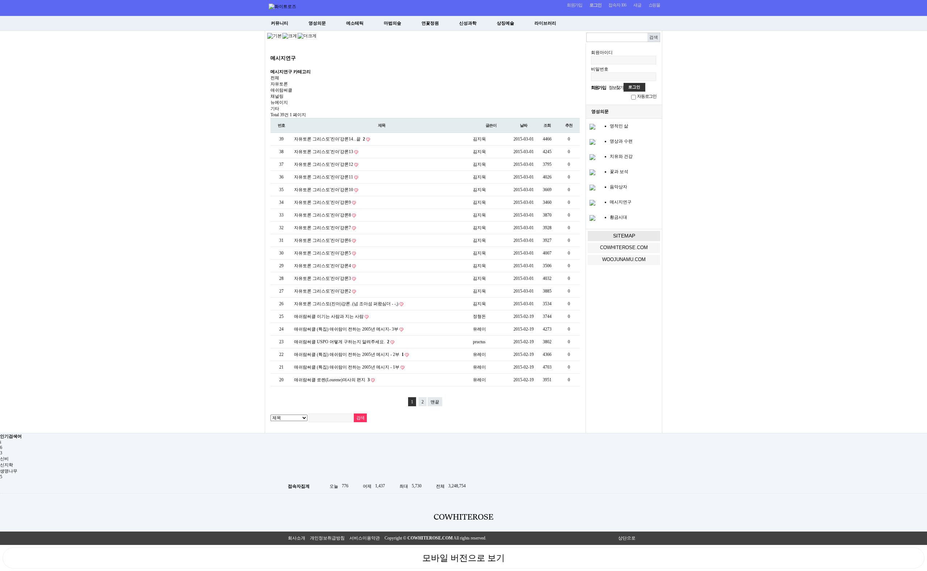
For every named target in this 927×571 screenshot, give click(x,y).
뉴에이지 (279, 102)
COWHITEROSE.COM (624, 247)
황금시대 (618, 217)
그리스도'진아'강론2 (332, 291)
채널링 (277, 96)
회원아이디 (602, 52)
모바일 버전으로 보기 (463, 558)
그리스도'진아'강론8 (332, 215)
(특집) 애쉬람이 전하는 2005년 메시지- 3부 (358, 329)
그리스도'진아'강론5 (332, 253)
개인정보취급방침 (327, 538)
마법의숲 (392, 23)
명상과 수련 (621, 141)
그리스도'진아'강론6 (332, 240)
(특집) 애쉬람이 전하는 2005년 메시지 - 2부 (360, 354)
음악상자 (618, 186)
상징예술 (505, 23)
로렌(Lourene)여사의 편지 (343, 379)
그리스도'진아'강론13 (333, 151)
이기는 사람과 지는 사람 (341, 316)
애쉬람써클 (281, 90)
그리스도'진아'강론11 (333, 177)
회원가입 (574, 5)
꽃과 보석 (619, 171)
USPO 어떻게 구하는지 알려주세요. (353, 341)
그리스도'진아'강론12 (333, 164)
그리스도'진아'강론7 (332, 227)
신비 (4, 458)
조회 (547, 125)
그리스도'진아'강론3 (332, 278)
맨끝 (435, 401)
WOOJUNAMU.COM (624, 259)
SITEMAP (624, 236)
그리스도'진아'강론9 (332, 202)
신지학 (6, 464)
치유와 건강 (621, 156)
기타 (274, 108)
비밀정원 (585, 23)
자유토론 (279, 84)
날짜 (523, 125)
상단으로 (627, 538)
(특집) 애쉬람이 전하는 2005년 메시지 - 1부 (358, 367)
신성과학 (468, 23)
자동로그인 (647, 96)
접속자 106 (617, 5)
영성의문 (317, 23)
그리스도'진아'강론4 (332, 265)
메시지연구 (621, 202)
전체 (274, 77)
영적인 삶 (619, 126)
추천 (568, 125)
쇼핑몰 (654, 5)
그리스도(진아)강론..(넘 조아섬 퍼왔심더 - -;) (356, 303)
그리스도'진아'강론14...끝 (339, 139)
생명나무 (8, 471)
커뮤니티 (279, 23)
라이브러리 (545, 23)
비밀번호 (599, 69)
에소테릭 (355, 23)
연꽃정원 (430, 23)
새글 (637, 5)
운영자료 (623, 23)
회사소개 (296, 538)
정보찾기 (616, 87)
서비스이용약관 (364, 538)
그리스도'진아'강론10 (333, 189)
